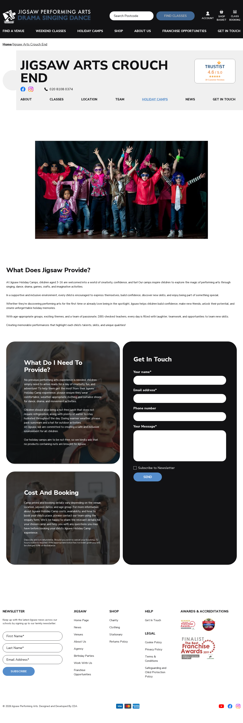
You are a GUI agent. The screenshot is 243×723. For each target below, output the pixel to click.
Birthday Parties (84, 656)
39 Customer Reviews (214, 80)
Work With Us (83, 663)
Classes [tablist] (57, 99)
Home (7, 44)
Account (208, 18)
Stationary (115, 634)
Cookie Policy (153, 642)
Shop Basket (221, 18)
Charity (113, 620)
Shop (118, 31)
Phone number (144, 408)
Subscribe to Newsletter (156, 468)
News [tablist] (190, 99)
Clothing (114, 627)
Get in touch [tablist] (224, 99)
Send (147, 477)
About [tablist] (26, 99)
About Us (142, 31)
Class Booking (234, 18)
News (77, 627)
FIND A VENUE (13, 31)
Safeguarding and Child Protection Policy (155, 672)
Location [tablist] (89, 99)
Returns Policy (118, 642)
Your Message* (145, 426)
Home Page (81, 620)
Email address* (145, 390)
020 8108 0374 (61, 89)
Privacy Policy (153, 649)
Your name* (142, 372)
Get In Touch (229, 31)
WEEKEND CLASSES (51, 31)
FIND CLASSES (175, 16)
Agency (78, 649)
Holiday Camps (90, 31)
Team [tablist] (119, 99)
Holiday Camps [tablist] (155, 99)
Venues (78, 634)
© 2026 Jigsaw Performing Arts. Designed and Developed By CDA (40, 706)
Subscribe (19, 671)
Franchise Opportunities (184, 31)
